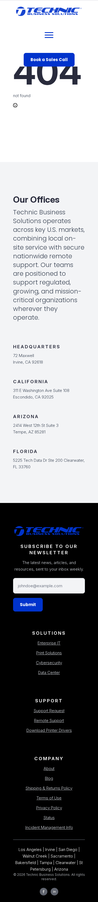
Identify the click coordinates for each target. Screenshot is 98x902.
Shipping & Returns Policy (49, 788)
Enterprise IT (49, 643)
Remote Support (49, 720)
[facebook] (43, 891)
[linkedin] (54, 891)
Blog (49, 778)
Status (49, 817)
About (49, 768)
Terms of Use (49, 798)
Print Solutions (49, 652)
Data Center (49, 672)
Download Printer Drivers (49, 730)
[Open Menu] (49, 35)
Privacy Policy (49, 807)
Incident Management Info (49, 827)
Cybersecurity (49, 662)
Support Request (49, 710)
